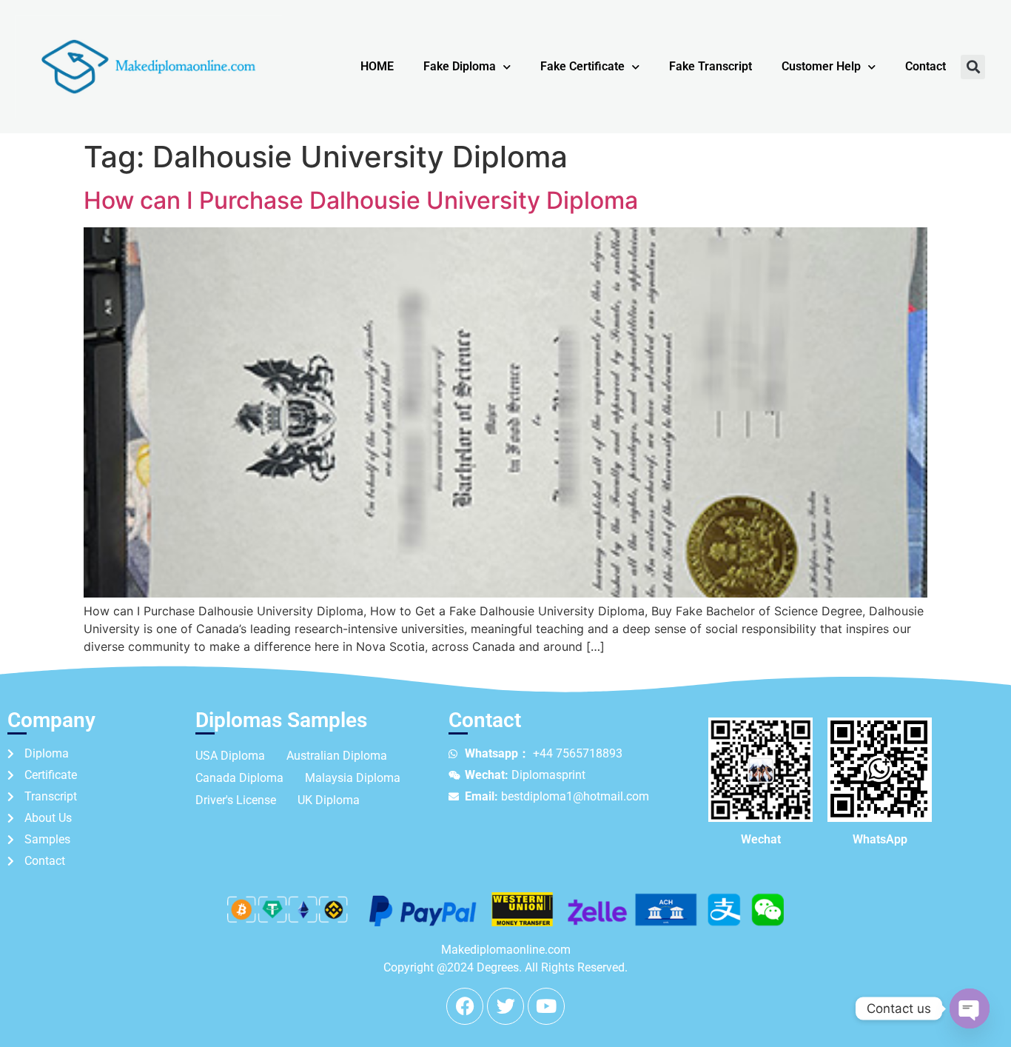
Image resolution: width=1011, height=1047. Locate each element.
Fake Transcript (710, 66)
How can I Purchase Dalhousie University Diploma (361, 200)
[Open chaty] (970, 1008)
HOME (377, 66)
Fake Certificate (582, 66)
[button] (973, 67)
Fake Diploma (459, 66)
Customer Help (821, 66)
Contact (925, 66)
